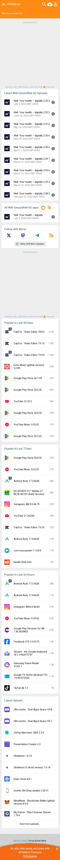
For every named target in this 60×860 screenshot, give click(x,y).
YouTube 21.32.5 (23, 401)
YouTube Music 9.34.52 (26, 618)
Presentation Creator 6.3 (27, 744)
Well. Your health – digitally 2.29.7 (32, 158)
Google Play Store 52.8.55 (28, 412)
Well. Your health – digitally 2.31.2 (32, 123)
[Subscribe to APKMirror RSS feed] (51, 236)
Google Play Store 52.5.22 (28, 436)
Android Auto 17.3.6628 (26, 481)
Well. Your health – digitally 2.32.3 (32, 112)
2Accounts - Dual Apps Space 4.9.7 (33, 721)
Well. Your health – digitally (28, 215)
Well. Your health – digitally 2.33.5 (32, 100)
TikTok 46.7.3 (21, 687)
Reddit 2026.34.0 (23, 562)
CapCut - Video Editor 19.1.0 (29, 343)
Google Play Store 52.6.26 (28, 389)
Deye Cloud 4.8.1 (23, 779)
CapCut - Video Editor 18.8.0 (29, 331)
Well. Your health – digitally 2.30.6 (32, 135)
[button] (43, 208)
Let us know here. (37, 840)
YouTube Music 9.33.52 (26, 424)
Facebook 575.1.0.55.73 (26, 641)
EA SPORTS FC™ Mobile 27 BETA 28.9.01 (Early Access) (29, 493)
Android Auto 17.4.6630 (26, 538)
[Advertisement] (30, 54)
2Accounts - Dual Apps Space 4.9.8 (33, 709)
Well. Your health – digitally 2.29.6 (32, 170)
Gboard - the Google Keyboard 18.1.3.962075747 (30, 653)
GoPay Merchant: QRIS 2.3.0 (29, 732)
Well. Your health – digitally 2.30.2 (32, 147)
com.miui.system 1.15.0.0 (27, 550)
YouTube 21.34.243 (24, 515)
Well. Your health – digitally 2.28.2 (32, 193)
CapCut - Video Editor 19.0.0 (29, 354)
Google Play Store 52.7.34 (28, 378)
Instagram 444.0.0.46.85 (27, 606)
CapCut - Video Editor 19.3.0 (29, 527)
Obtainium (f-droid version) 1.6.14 (32, 767)
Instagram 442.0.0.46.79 (27, 504)
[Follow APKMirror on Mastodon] (23, 236)
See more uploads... (30, 824)
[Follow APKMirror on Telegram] (37, 236)
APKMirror (13, 4)
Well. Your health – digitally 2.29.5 (32, 181)
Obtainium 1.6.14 (23, 755)
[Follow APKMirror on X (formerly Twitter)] (9, 236)
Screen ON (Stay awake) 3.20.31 (31, 790)
